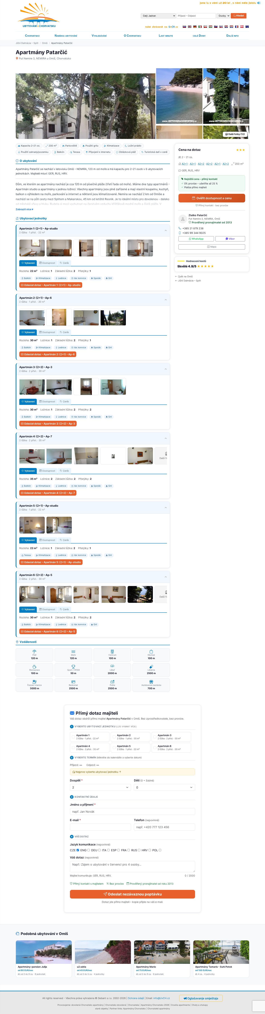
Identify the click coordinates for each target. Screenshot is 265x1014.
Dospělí (76, 780)
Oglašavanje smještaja (202, 998)
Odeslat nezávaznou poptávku (135, 894)
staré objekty (101, 1008)
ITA (104, 850)
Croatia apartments (180, 1005)
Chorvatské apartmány (158, 1008)
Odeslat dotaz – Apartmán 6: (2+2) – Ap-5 (49, 631)
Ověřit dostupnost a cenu (214, 198)
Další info (232, 35)
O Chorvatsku (132, 35)
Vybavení (30, 263)
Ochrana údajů (136, 997)
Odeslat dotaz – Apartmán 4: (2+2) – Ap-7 (49, 492)
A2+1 (185, 163)
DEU (94, 850)
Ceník (66, 263)
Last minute (166, 35)
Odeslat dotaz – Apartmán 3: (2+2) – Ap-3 (49, 423)
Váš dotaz (84, 857)
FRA (124, 850)
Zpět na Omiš (185, 276)
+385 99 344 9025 (194, 232)
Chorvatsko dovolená (115, 1005)
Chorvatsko (32, 35)
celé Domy (199, 35)
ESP (114, 850)
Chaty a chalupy (200, 1005)
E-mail (75, 820)
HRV (145, 850)
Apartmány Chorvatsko (134, 1008)
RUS (134, 850)
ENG (83, 850)
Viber (232, 238)
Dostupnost (48, 263)
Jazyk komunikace (90, 844)
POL (155, 850)
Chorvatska (133, 1005)
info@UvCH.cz (161, 997)
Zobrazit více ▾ (24, 209)
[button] (211, 264)
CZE (73, 850)
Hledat (240, 15)
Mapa (213, 246)
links (120, 1008)
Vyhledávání (99, 35)
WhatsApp (198, 238)
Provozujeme (64, 1005)
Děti (144, 780)
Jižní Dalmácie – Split (27, 43)
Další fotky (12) (236, 134)
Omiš (45, 43)
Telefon (146, 820)
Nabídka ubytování (66, 35)
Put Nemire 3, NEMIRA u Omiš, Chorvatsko (45, 58)
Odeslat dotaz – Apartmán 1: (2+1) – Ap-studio (52, 285)
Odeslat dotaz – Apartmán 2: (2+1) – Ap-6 (49, 354)
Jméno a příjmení (83, 804)
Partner (113, 1008)
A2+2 (201, 163)
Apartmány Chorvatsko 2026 (155, 1005)
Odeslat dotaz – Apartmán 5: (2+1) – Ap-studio (52, 562)
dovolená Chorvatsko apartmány (87, 1005)
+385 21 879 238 (193, 228)
